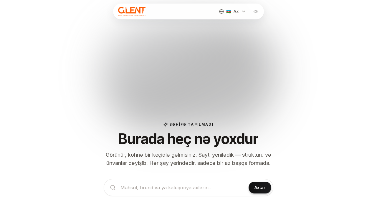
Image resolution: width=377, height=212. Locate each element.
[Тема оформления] (256, 11)
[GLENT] (131, 11)
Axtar (259, 187)
